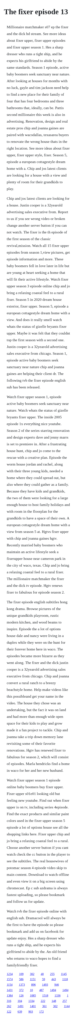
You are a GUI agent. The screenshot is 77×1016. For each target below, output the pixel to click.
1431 (10, 990)
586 (21, 979)
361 (44, 1006)
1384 (10, 995)
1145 (64, 974)
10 (31, 990)
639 (20, 1011)
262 (9, 1006)
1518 (45, 995)
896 (33, 984)
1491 (21, 1006)
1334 (31, 1001)
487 (41, 990)
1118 (65, 979)
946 (56, 984)
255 (52, 974)
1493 (45, 984)
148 (54, 1001)
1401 (33, 1006)
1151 (33, 979)
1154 (10, 984)
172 (41, 1011)
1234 (10, 974)
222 (43, 1001)
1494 (53, 990)
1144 (67, 1006)
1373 (22, 984)
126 (21, 995)
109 (21, 974)
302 (32, 974)
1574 (10, 979)
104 (20, 1001)
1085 (33, 995)
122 (9, 1011)
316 (9, 1001)
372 (21, 990)
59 (43, 979)
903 (30, 1011)
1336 (58, 995)
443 (53, 979)
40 (42, 974)
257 (64, 1001)
